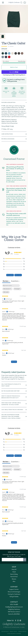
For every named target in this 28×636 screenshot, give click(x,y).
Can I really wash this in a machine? (12, 409)
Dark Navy (6, 57)
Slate (2, 57)
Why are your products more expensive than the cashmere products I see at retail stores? (10, 416)
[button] (14, 259)
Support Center (14, 589)
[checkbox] (6, 292)
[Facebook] (15, 620)
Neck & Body (14, 574)
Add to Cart (14, 67)
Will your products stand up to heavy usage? (11, 385)
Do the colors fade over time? (10, 391)
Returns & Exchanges (7, 139)
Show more (14, 361)
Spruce (2, 53)
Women (14, 579)
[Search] (21, 2)
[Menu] (3, 2)
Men (14, 581)
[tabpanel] (14, 324)
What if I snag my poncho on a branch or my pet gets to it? (10, 396)
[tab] (15, 281)
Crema (12, 53)
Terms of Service (22, 631)
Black (15, 53)
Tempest (9, 53)
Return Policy (5, 631)
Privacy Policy (13, 631)
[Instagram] (18, 620)
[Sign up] (24, 559)
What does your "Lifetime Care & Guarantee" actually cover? (11, 403)
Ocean (6, 53)
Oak (22, 53)
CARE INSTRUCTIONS (7, 134)
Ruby (9, 57)
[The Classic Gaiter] (2, 36)
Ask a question (10, 275)
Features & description (8, 102)
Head (14, 572)
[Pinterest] (20, 620)
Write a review (18, 275)
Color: (5, 50)
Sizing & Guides (14, 596)
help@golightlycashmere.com (14, 607)
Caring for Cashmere (14, 594)
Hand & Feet (14, 576)
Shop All (14, 569)
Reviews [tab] (6, 281)
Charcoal (19, 53)
